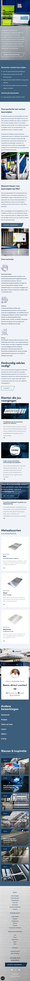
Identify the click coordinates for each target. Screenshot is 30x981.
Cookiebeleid (15, 974)
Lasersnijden (15, 916)
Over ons (15, 902)
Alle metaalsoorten (8, 533)
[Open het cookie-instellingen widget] (3, 978)
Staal (15, 937)
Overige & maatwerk (15, 927)
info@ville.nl (15, 960)
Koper (15, 942)
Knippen (15, 919)
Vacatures (15, 905)
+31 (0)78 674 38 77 (6, 292)
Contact (8, 388)
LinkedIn (21, 693)
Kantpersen (15, 921)
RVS (15, 935)
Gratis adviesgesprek (13, 54)
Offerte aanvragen (12, 22)
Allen (15, 944)
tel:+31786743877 (15, 695)
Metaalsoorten (15, 898)
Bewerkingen (15, 896)
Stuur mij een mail (12, 693)
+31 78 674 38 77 (15, 958)
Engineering (15, 900)
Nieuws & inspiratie (15, 907)
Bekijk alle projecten (9, 754)
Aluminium (15, 939)
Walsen (15, 923)
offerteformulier (5, 287)
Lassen (15, 925)
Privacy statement (15, 976)
